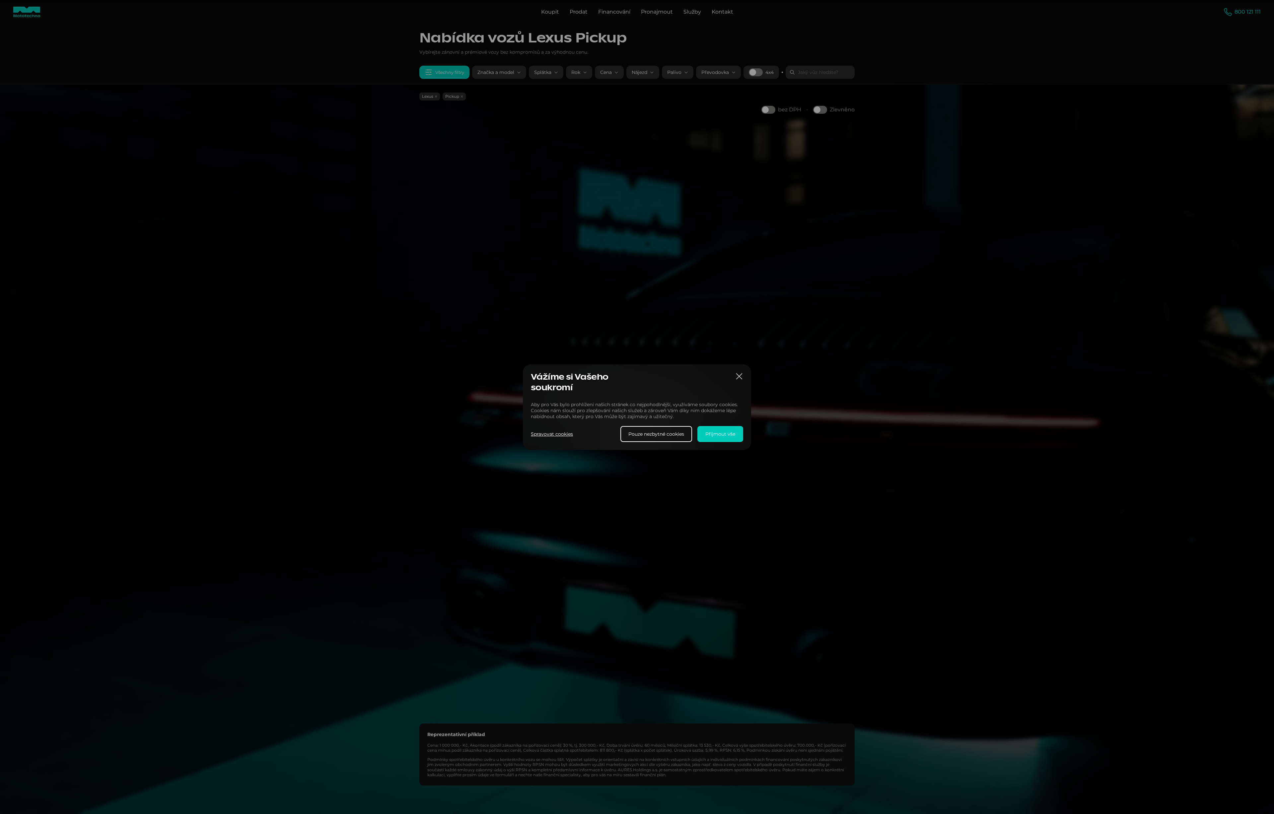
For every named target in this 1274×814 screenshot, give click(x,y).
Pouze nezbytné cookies (656, 434)
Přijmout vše (720, 434)
